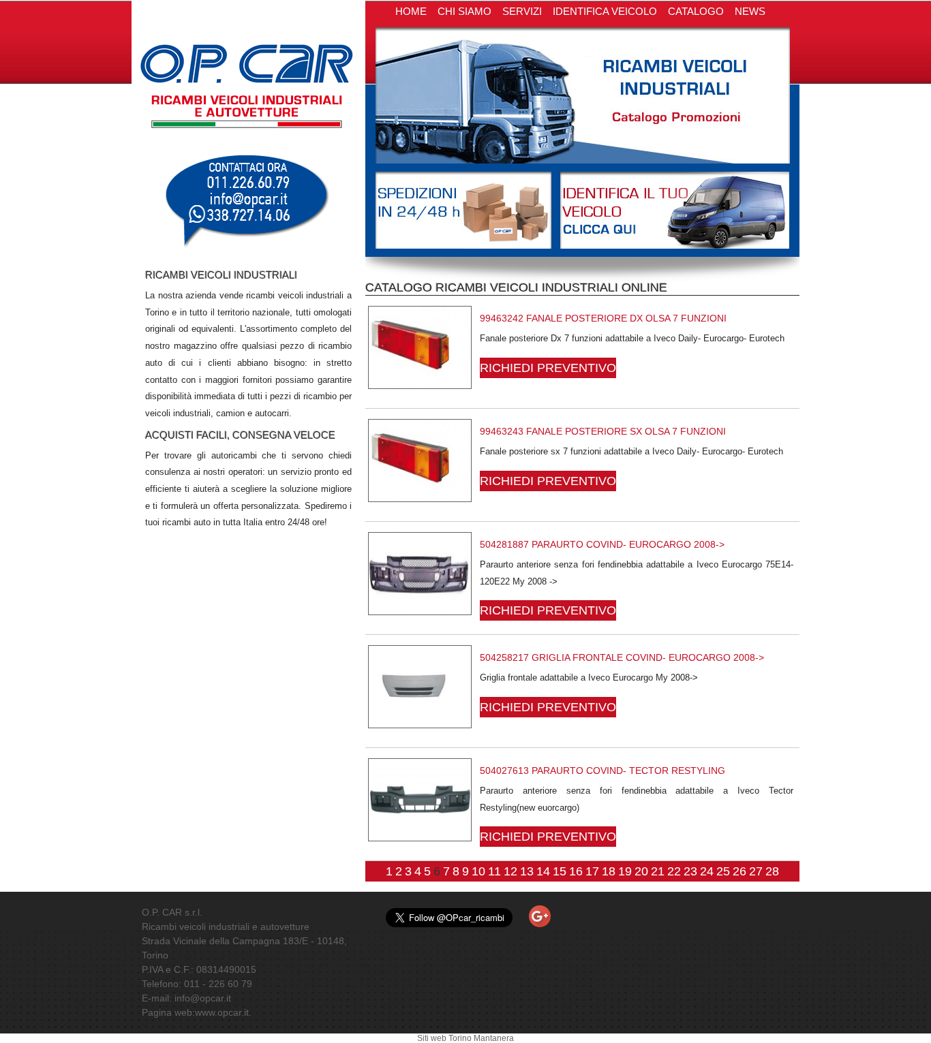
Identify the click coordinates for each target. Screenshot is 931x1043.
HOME (411, 11)
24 (707, 871)
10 (478, 871)
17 (592, 871)
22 (674, 871)
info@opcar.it (202, 998)
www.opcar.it (222, 1012)
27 (756, 871)
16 (576, 871)
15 (559, 871)
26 (739, 871)
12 (510, 871)
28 (772, 871)
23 (690, 871)
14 (543, 871)
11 (494, 871)
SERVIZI (522, 11)
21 (658, 871)
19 (625, 871)
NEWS (750, 11)
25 (723, 871)
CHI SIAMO (464, 11)
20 (641, 871)
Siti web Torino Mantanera (465, 1038)
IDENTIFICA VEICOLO (605, 11)
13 (527, 871)
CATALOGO (696, 11)
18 (608, 871)
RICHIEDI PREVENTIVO (548, 368)
